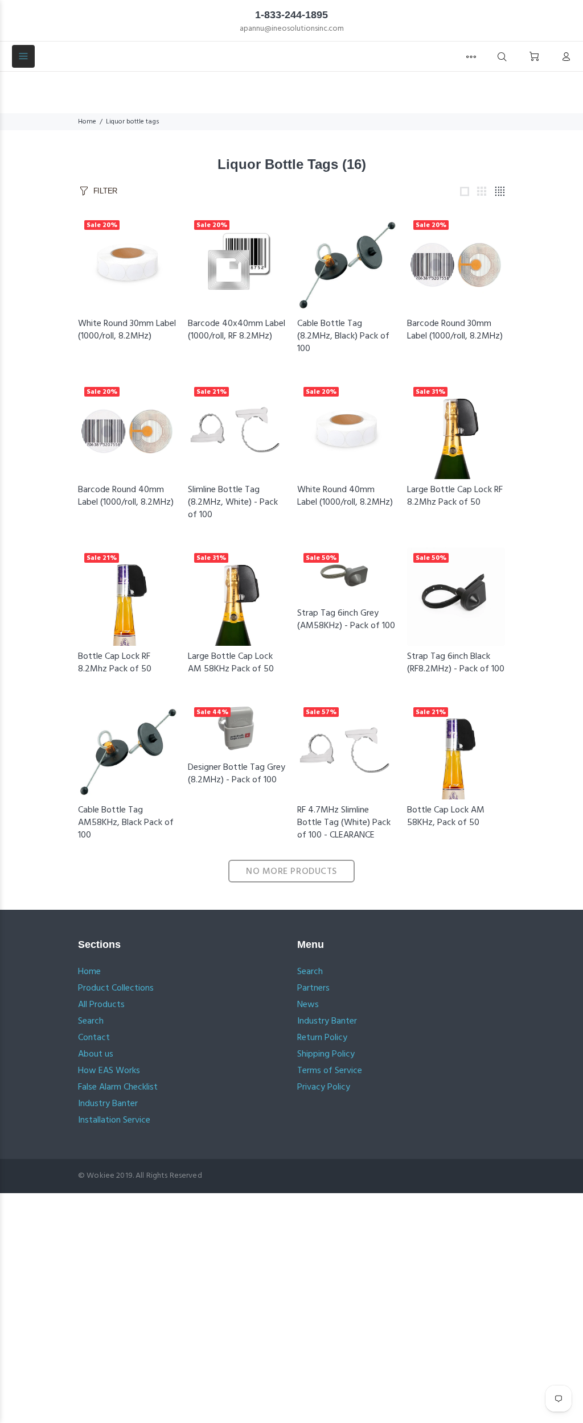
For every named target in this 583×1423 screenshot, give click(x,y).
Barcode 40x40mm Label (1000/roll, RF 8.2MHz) (236, 330)
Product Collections (116, 988)
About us (95, 1054)
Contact (94, 1037)
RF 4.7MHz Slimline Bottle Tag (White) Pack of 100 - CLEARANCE (344, 823)
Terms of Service (329, 1070)
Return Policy (322, 1037)
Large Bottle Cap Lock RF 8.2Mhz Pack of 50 (455, 496)
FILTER (105, 191)
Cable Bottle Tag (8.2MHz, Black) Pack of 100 (343, 336)
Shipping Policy (326, 1054)
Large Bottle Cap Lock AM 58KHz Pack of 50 (231, 663)
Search (91, 1021)
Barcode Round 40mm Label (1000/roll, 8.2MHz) (126, 496)
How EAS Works (109, 1070)
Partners (313, 988)
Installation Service (114, 1120)
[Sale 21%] (237, 429)
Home (87, 121)
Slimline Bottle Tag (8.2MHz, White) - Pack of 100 (233, 502)
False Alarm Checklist (118, 1087)
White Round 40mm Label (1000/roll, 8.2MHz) (345, 496)
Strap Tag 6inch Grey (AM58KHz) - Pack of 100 (346, 619)
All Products (101, 1004)
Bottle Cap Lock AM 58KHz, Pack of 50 (446, 816)
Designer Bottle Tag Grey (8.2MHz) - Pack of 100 (236, 773)
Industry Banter (108, 1103)
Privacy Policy (323, 1087)
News (308, 1004)
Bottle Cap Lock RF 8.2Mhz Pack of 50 (114, 663)
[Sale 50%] (346, 574)
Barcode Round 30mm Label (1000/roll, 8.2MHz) (455, 330)
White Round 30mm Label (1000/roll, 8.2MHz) (127, 330)
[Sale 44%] (237, 729)
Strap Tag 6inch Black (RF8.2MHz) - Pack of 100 (455, 663)
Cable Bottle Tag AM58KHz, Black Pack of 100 (126, 823)
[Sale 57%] (346, 750)
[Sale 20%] (127, 263)
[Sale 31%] (456, 429)
